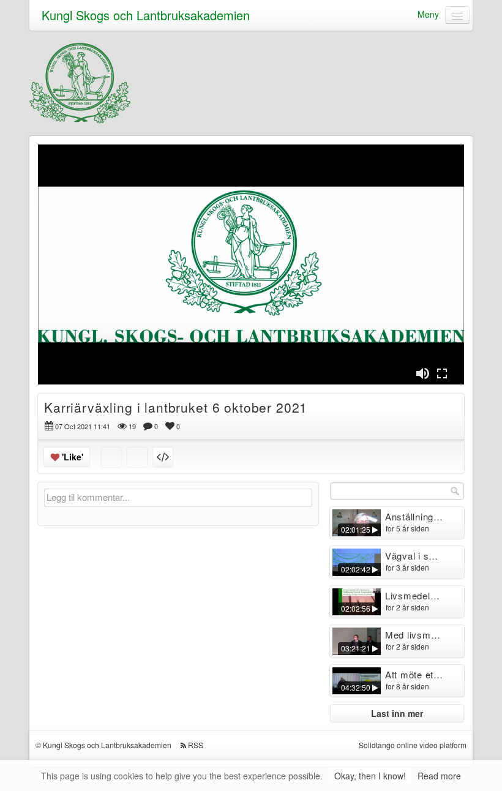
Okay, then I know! (370, 776)
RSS (195, 745)
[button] (422, 373)
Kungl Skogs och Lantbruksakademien (146, 15)
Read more (439, 776)
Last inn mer (397, 713)
